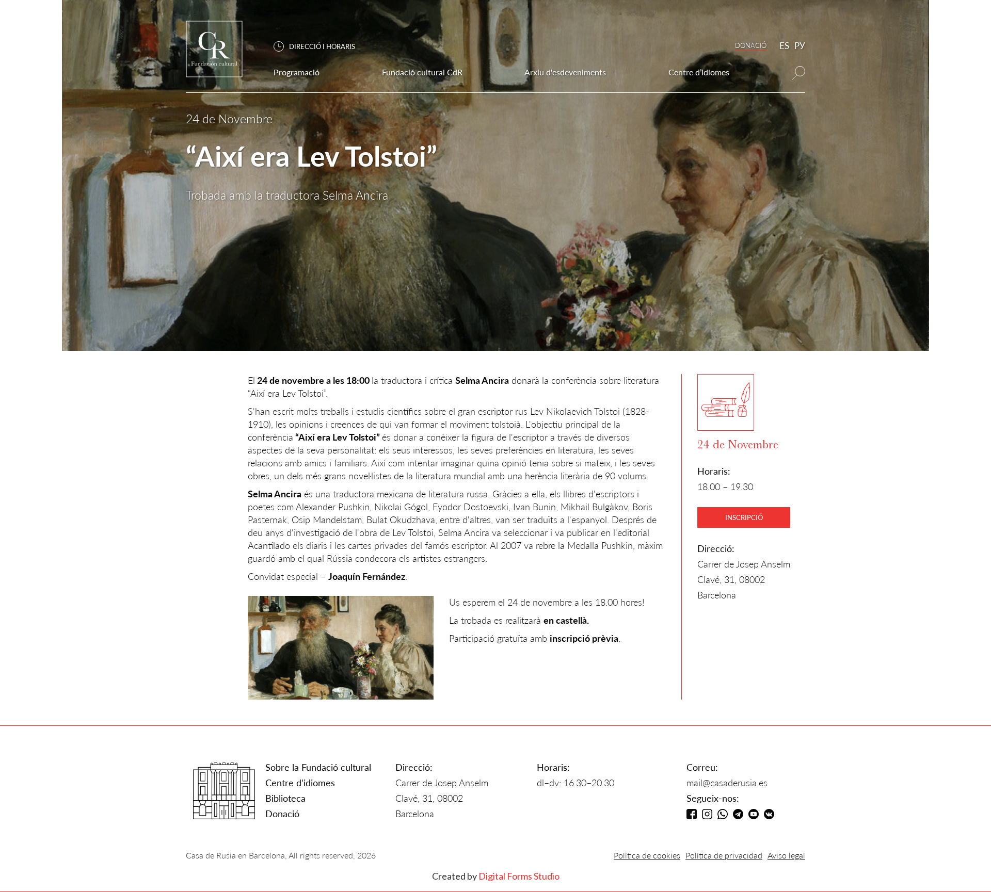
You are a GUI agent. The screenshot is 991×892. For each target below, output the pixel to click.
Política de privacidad (723, 855)
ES (784, 45)
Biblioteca (285, 798)
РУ (799, 45)
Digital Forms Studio (519, 876)
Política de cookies (647, 855)
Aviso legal (786, 855)
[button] (319, 46)
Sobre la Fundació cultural (318, 767)
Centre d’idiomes (300, 782)
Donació (282, 813)
